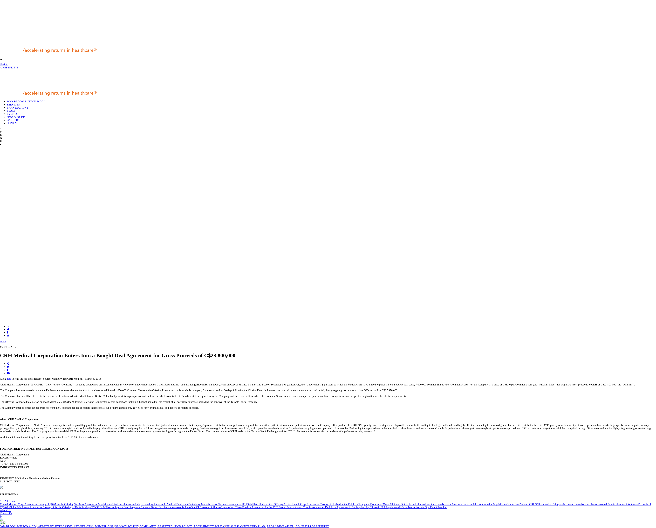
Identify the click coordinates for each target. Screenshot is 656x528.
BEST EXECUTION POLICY (175, 526)
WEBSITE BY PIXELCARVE (55, 526)
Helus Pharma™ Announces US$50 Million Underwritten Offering (247, 504)
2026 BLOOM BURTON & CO (18, 526)
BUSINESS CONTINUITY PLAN (246, 526)
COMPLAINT (148, 526)
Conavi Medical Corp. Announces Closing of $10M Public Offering (37, 504)
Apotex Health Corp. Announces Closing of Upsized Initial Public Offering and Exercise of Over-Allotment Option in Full (350, 504)
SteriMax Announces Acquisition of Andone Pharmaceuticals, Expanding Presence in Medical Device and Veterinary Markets (142, 504)
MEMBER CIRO (84, 526)
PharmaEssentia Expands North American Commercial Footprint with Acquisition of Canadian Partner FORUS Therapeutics (484, 504)
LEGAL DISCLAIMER (281, 526)
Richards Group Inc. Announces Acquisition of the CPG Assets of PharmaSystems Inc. (188, 507)
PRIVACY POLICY (126, 526)
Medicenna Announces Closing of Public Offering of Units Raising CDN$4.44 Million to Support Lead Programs (79, 507)
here (8, 378)
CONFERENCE (9, 67)
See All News (7, 501)
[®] (52, 52)
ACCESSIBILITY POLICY (209, 526)
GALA (4, 64)
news (3, 341)
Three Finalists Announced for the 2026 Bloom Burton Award (269, 507)
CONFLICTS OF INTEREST (312, 526)
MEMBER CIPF (104, 526)
